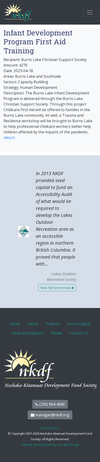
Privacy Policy (50, 428)
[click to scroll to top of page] (91, 452)
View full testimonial (55, 288)
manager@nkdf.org (51, 414)
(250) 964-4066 (51, 404)
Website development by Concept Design (50, 445)
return (9, 137)
